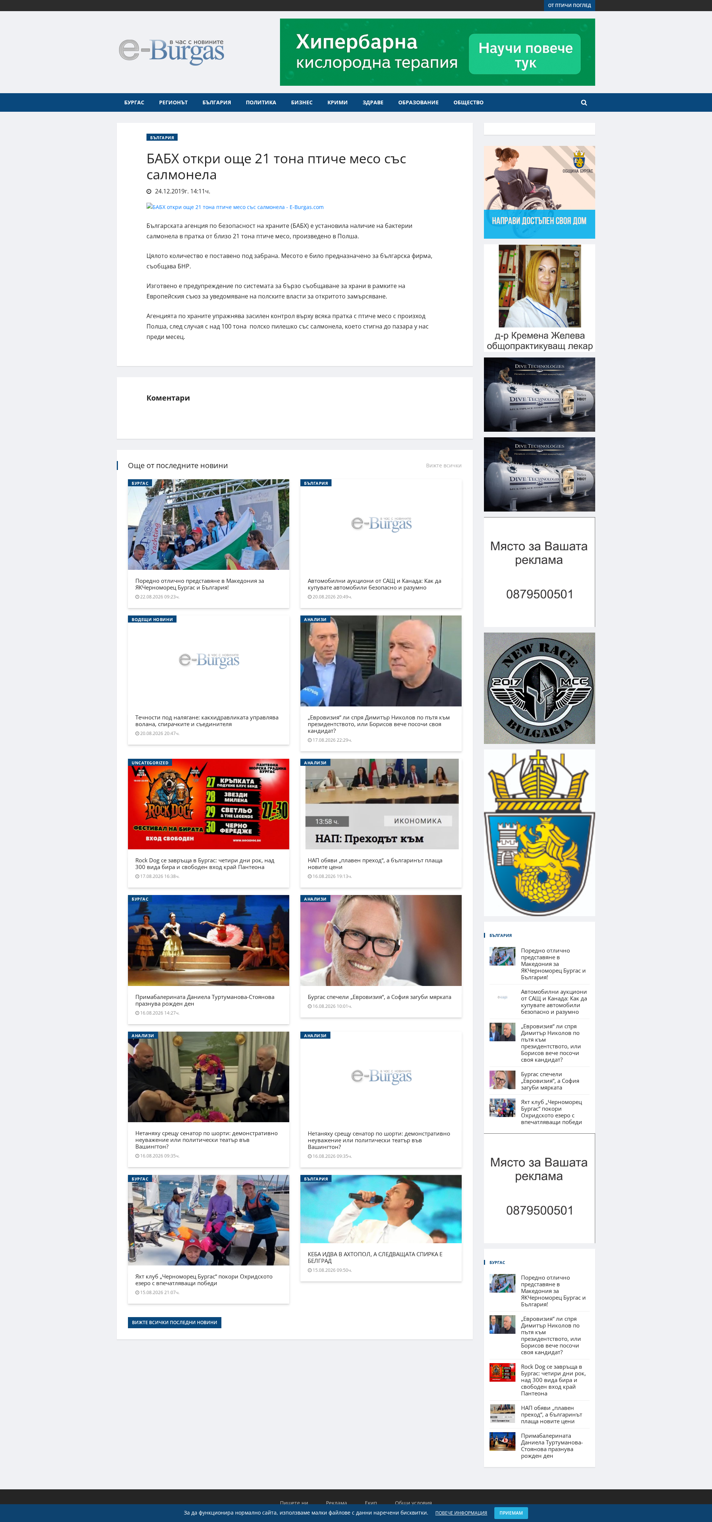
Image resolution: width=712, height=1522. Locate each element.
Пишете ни (294, 1502)
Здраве (373, 102)
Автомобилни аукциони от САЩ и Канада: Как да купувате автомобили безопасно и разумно (374, 584)
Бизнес (302, 102)
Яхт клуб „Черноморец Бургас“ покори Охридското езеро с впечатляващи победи (204, 1280)
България (216, 102)
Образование (418, 102)
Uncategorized (150, 762)
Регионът (173, 102)
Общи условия (413, 1502)
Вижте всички (444, 465)
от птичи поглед (569, 5)
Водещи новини (152, 619)
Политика (261, 102)
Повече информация (461, 1513)
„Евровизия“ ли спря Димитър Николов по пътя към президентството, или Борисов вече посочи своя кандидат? (379, 723)
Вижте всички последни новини (174, 1322)
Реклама (336, 1502)
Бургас (134, 102)
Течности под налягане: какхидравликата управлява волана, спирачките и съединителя (206, 720)
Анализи (315, 619)
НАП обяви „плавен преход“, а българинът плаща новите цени (375, 863)
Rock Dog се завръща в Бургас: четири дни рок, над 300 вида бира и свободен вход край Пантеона (204, 863)
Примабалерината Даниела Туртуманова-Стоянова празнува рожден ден (204, 1000)
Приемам (511, 1513)
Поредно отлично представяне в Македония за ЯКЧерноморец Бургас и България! (199, 584)
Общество (469, 102)
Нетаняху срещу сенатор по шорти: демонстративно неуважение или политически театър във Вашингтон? (206, 1139)
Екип (371, 1502)
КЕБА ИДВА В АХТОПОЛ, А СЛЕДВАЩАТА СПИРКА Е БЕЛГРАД (375, 1257)
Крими (337, 102)
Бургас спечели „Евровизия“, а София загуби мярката (379, 996)
